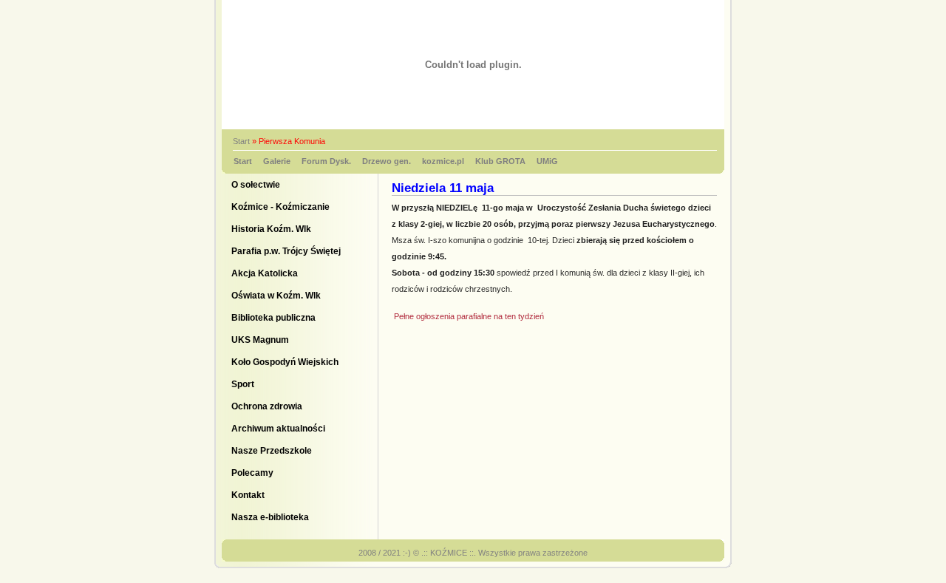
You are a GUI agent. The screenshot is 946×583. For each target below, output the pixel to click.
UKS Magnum (260, 340)
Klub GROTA (500, 161)
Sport (242, 384)
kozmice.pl (443, 161)
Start (241, 141)
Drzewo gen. (386, 161)
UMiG (547, 161)
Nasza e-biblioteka (270, 517)
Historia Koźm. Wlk (271, 229)
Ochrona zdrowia (266, 406)
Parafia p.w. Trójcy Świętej (286, 251)
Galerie (276, 161)
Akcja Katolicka (264, 273)
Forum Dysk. (326, 161)
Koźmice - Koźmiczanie (280, 207)
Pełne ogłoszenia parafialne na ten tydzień (468, 316)
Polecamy (252, 473)
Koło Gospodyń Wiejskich (284, 362)
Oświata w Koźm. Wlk (276, 295)
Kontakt (248, 495)
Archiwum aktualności (278, 428)
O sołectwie (255, 185)
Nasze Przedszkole (271, 451)
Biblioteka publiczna (273, 318)
